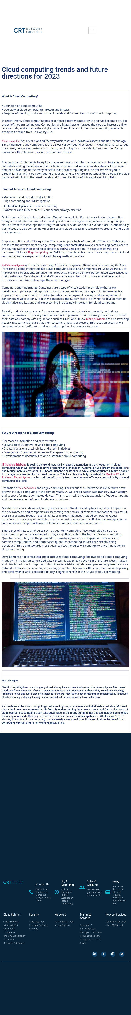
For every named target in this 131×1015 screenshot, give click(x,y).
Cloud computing (11, 141)
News (115, 881)
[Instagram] (112, 954)
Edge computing (38, 252)
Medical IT (112, 474)
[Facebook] (103, 954)
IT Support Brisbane (14, 464)
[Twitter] (121, 954)
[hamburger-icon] (92, 30)
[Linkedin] (94, 954)
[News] (107, 892)
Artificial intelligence (13, 265)
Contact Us (42, 884)
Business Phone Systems (17, 477)
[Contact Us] (31, 892)
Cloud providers (95, 319)
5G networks (27, 488)
